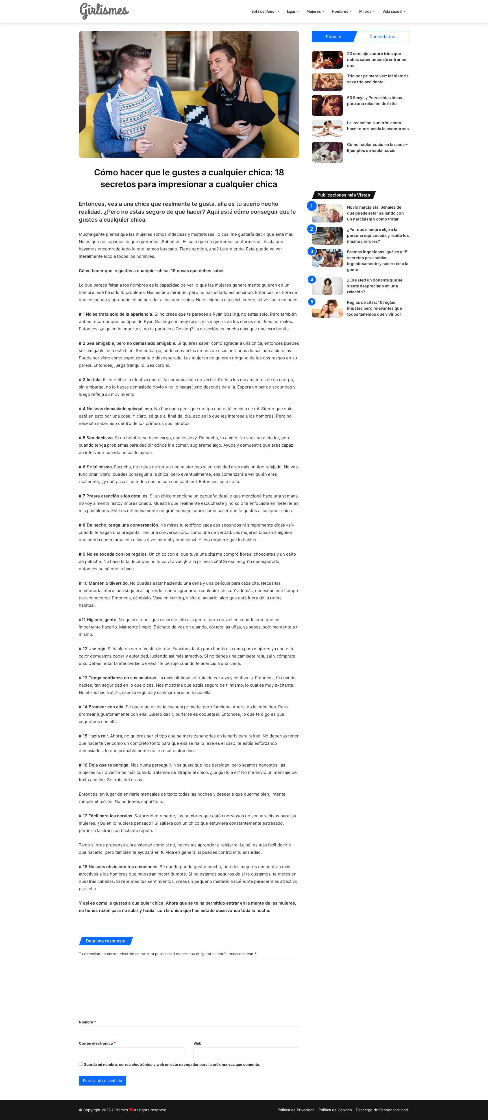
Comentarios (382, 36)
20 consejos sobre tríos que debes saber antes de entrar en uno (376, 59)
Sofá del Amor (263, 11)
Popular (333, 36)
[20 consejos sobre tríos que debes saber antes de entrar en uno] (327, 60)
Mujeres (313, 11)
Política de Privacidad (296, 1110)
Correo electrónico (97, 1043)
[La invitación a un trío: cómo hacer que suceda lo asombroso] (327, 129)
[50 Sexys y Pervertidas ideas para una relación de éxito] (327, 105)
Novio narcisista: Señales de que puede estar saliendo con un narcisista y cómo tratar (375, 213)
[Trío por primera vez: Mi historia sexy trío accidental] (327, 82)
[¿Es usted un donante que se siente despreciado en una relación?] (327, 286)
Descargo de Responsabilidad (382, 1110)
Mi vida (365, 11)
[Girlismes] (104, 11)
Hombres (340, 11)
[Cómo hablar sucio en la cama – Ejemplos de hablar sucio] (327, 152)
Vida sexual (392, 11)
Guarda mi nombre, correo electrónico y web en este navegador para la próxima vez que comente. (172, 1064)
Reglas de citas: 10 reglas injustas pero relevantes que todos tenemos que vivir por (374, 308)
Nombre (87, 1022)
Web (197, 1043)
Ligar (291, 11)
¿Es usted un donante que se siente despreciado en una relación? (374, 286)
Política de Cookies (335, 1110)
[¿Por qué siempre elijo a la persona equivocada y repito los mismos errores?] (327, 235)
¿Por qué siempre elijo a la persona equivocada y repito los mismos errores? (378, 235)
